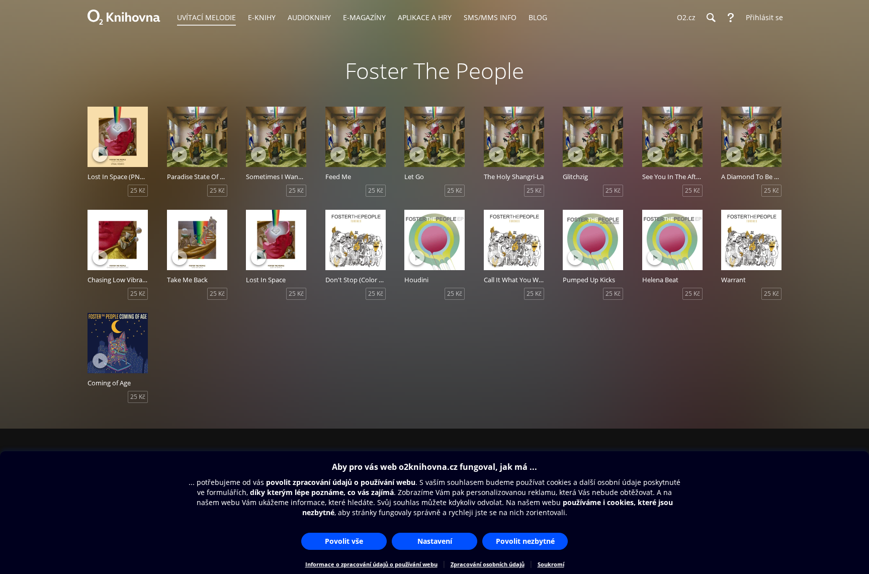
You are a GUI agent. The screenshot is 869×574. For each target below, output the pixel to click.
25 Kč (137, 190)
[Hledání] (711, 17)
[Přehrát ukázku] (100, 154)
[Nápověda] (731, 17)
